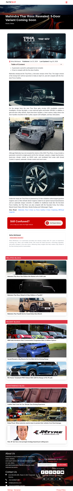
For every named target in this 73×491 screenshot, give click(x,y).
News (12, 23)
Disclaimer (17, 490)
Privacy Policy (61, 490)
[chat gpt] (44, 479)
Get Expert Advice (55, 223)
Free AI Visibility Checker (17, 485)
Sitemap (10, 490)
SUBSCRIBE (62, 465)
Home (7, 23)
